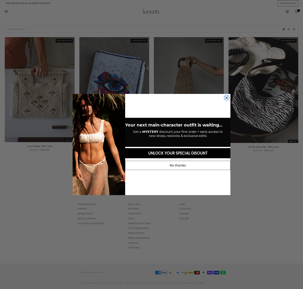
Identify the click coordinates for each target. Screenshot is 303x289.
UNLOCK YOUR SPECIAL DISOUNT (178, 153)
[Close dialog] (226, 97)
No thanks (178, 165)
